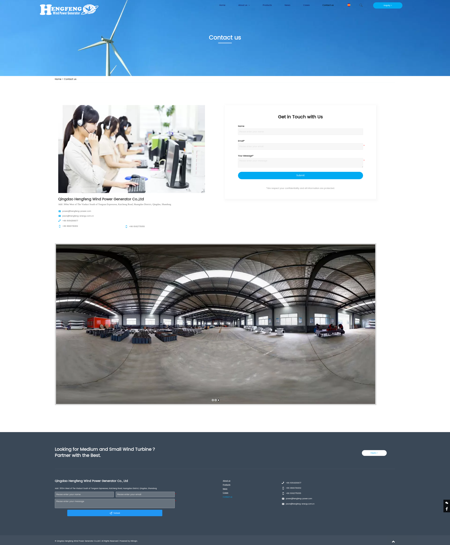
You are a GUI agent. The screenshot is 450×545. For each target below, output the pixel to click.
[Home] (68, 10)
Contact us (70, 79)
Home (58, 79)
